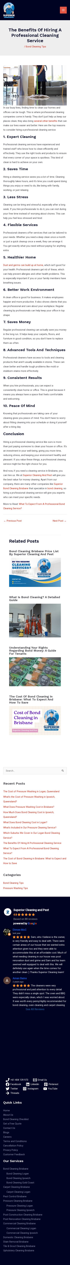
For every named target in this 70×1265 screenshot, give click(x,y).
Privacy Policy (10, 1150)
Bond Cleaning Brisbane (15, 1168)
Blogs (6, 1132)
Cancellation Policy (13, 1145)
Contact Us (9, 1128)
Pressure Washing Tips (15, 888)
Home (6, 1110)
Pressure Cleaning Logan (20, 1205)
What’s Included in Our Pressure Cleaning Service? (29, 827)
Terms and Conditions (15, 1141)
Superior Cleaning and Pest (31, 910)
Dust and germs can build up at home (23, 265)
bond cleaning (55, 488)
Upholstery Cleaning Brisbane (18, 1250)
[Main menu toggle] (63, 10)
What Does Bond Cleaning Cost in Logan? (25, 822)
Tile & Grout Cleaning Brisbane (19, 1246)
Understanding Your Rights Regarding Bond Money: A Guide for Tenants (32, 650)
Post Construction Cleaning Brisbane (22, 1214)
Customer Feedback (14, 1154)
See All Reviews (35, 1009)
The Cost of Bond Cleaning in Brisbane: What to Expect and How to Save (31, 699)
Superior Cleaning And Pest (37, 475)
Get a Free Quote (12, 1123)
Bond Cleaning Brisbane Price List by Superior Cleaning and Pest (34, 552)
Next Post (59, 520)
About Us (8, 1114)
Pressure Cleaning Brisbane (17, 1200)
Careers (7, 1136)
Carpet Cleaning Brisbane (16, 1187)
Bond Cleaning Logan (18, 1173)
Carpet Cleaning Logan (18, 1191)
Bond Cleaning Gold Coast (20, 1182)
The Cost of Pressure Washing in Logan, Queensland (31, 791)
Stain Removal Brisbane (15, 1241)
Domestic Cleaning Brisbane (18, 1237)
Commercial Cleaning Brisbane (19, 1223)
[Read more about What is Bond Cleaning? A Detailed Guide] (35, 620)
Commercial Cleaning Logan (21, 1228)
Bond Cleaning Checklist (16, 1119)
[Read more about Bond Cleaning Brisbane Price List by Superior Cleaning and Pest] (35, 572)
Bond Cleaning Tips (36, 46)
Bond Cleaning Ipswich (18, 1178)
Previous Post (13, 520)
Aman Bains (20, 978)
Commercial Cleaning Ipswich (22, 1232)
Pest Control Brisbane (15, 1196)
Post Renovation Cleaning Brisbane (22, 1219)
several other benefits (45, 121)
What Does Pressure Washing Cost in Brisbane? (28, 806)
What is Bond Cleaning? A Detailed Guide (34, 598)
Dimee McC (20, 929)
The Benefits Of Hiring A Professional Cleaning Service (32, 843)
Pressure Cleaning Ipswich (21, 1210)
